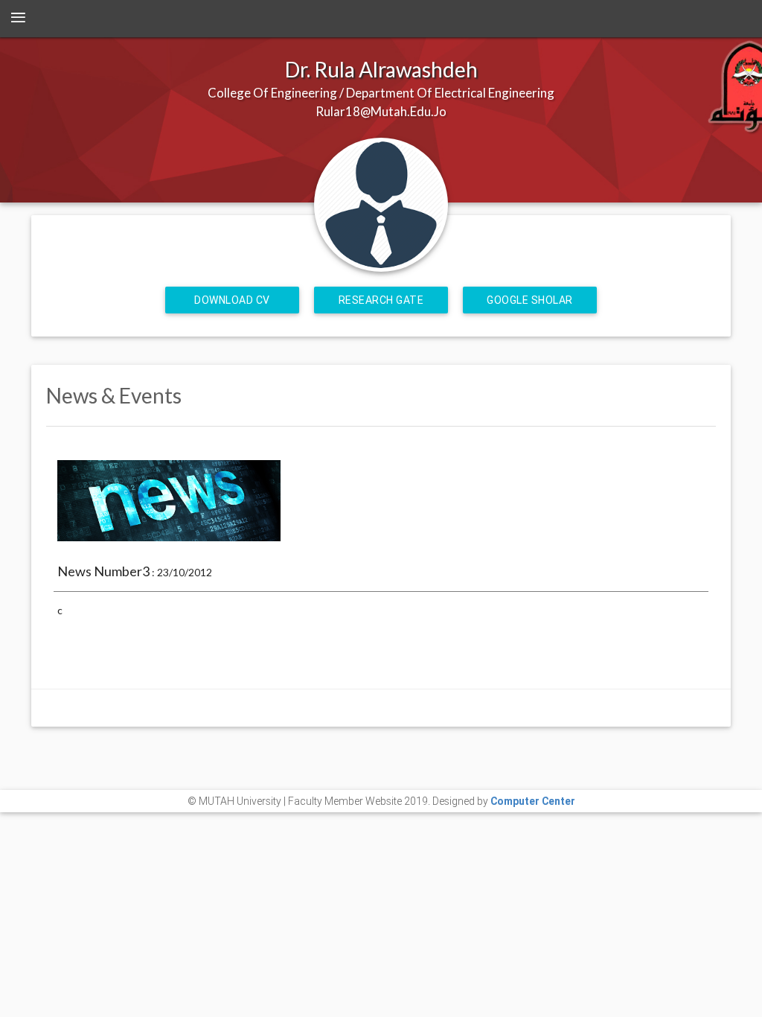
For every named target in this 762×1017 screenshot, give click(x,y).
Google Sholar (530, 300)
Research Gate (381, 300)
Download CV (232, 300)
